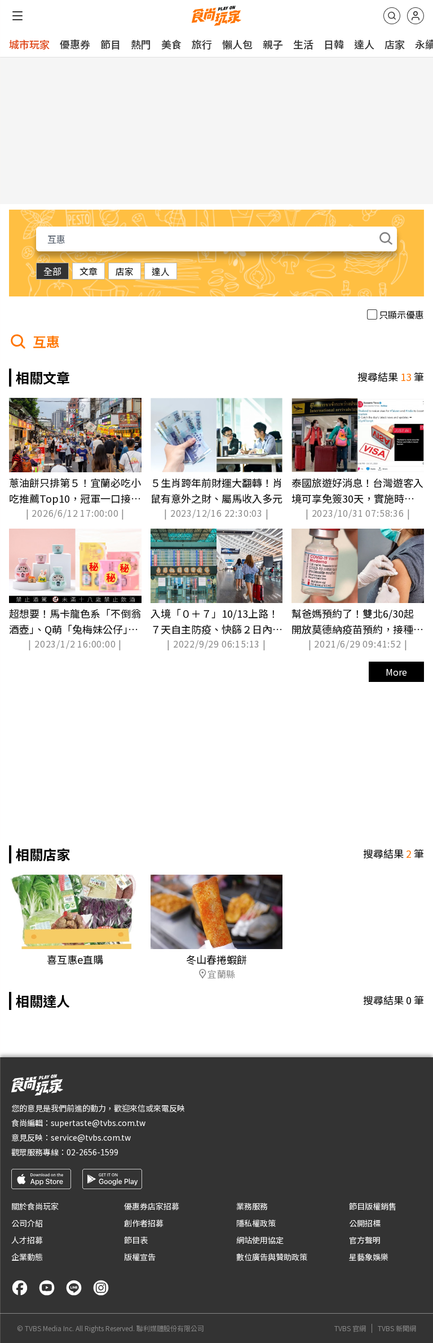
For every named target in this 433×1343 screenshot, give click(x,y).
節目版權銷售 (372, 1206)
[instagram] (100, 1287)
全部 (52, 271)
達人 (364, 44)
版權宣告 (140, 1256)
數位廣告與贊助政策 (271, 1256)
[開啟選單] (17, 15)
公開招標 (365, 1223)
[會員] (415, 15)
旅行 (202, 44)
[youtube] (46, 1287)
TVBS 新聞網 (397, 1328)
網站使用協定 (260, 1240)
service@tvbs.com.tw (91, 1137)
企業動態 (27, 1256)
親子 (273, 44)
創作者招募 (144, 1223)
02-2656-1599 (92, 1152)
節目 (110, 44)
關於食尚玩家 (35, 1206)
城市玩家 (29, 44)
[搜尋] (391, 15)
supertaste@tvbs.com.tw (98, 1122)
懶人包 (237, 44)
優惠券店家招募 (151, 1206)
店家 (395, 44)
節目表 (136, 1240)
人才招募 (27, 1240)
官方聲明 (365, 1240)
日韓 (334, 44)
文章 (88, 271)
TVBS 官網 (350, 1328)
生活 (303, 44)
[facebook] (19, 1287)
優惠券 (75, 44)
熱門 (141, 44)
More (396, 672)
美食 (171, 44)
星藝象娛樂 (368, 1256)
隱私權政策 (256, 1223)
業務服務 (252, 1206)
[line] (73, 1287)
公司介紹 (27, 1223)
